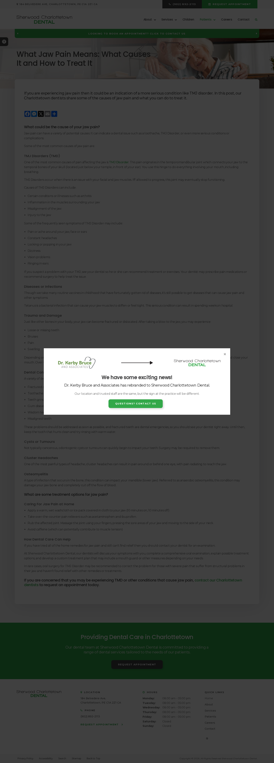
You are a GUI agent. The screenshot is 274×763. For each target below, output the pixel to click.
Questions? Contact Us (135, 403)
